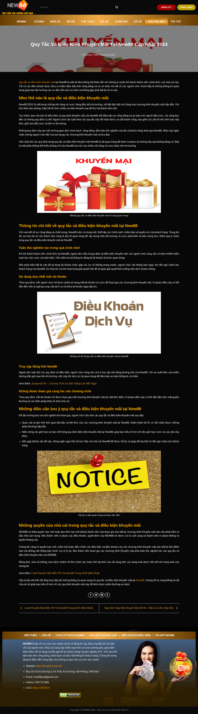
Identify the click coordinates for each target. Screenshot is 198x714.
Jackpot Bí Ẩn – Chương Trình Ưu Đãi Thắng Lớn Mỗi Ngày (64, 383)
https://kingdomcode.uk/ (49, 666)
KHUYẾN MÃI (156, 21)
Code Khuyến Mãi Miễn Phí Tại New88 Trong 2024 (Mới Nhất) (65, 573)
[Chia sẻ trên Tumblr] (107, 595)
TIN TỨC (176, 21)
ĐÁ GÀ (105, 21)
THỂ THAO (87, 21)
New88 (140, 580)
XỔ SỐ (138, 21)
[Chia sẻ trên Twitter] (96, 595)
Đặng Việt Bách (41, 687)
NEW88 (21, 21)
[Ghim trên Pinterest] (101, 595)
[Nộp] (116, 7)
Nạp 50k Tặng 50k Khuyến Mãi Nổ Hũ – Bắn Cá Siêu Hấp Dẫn (139, 608)
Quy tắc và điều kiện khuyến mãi (37, 82)
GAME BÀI (121, 21)
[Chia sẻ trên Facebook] (90, 595)
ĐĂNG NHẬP (186, 7)
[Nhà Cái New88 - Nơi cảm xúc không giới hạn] (17, 7)
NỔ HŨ (71, 21)
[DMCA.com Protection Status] (70, 695)
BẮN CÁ (55, 21)
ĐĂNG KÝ (166, 7)
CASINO (39, 21)
